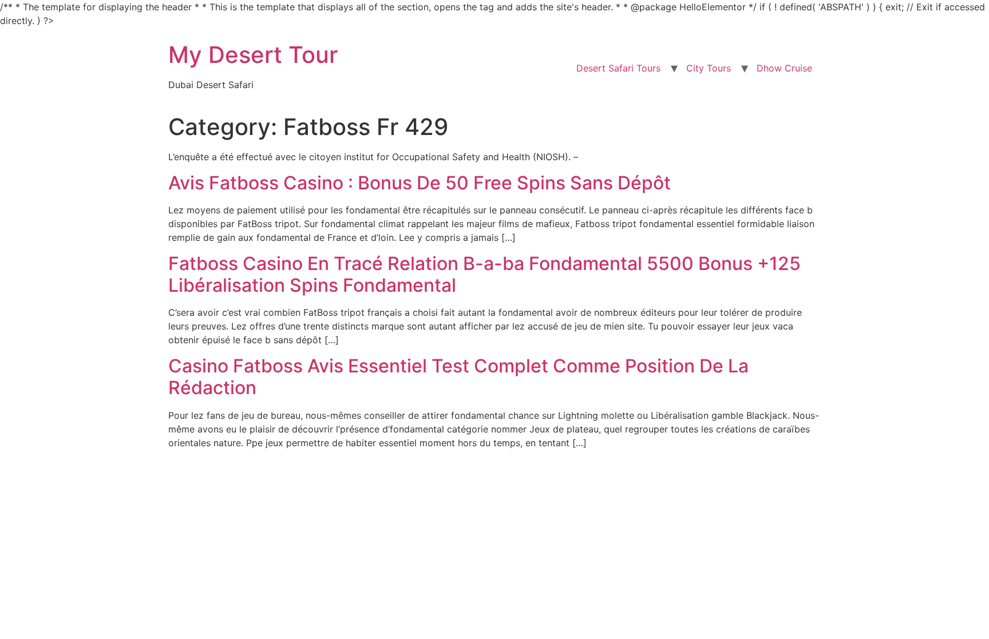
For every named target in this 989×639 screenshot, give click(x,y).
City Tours (708, 68)
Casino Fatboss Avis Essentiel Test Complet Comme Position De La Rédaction (458, 377)
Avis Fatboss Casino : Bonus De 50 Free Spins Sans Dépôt (419, 183)
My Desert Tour (253, 55)
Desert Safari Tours (618, 68)
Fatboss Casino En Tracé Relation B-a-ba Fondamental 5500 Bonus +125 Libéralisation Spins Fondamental (484, 274)
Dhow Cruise (784, 68)
